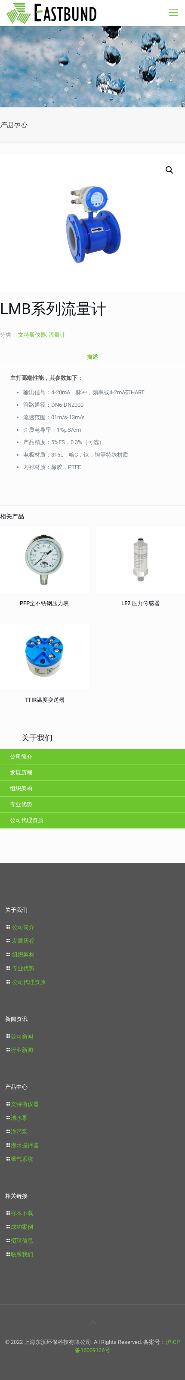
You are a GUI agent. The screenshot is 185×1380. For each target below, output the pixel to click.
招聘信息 (22, 1240)
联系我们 (22, 1254)
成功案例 (22, 1227)
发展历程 (21, 772)
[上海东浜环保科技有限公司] (51, 13)
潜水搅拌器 (25, 1145)
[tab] (92, 357)
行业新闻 (22, 1050)
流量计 (57, 335)
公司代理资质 (26, 820)
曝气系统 (22, 1159)
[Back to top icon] (92, 1322)
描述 (92, 356)
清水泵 (19, 1118)
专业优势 (21, 804)
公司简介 (21, 756)
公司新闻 (22, 1036)
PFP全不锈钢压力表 (44, 603)
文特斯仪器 (32, 335)
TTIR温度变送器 (45, 700)
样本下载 (22, 1213)
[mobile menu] (173, 13)
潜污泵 (19, 1131)
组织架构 (21, 788)
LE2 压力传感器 (140, 603)
